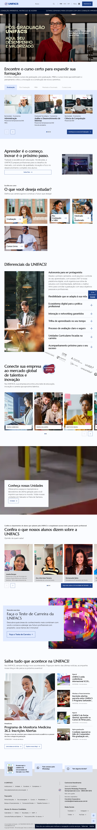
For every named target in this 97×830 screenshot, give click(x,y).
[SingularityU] (55, 406)
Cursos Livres (66, 137)
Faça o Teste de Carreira (20, 684)
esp (69, 3)
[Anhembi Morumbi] (83, 412)
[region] (48, 161)
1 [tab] (46, 181)
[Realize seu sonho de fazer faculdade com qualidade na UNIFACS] (11, 3)
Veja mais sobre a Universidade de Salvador (76, 635)
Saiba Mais (27, 221)
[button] (6, 181)
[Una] (68, 411)
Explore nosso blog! (32, 796)
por (61, 3)
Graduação (11, 137)
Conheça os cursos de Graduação (79, 181)
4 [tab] (50, 181)
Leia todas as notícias (12, 796)
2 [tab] (46, 483)
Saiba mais (85, 826)
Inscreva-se (87, 4)
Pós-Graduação (24, 137)
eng (65, 3)
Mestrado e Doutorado (49, 137)
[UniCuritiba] (81, 417)
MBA (36, 137)
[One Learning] (70, 407)
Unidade (12, 550)
